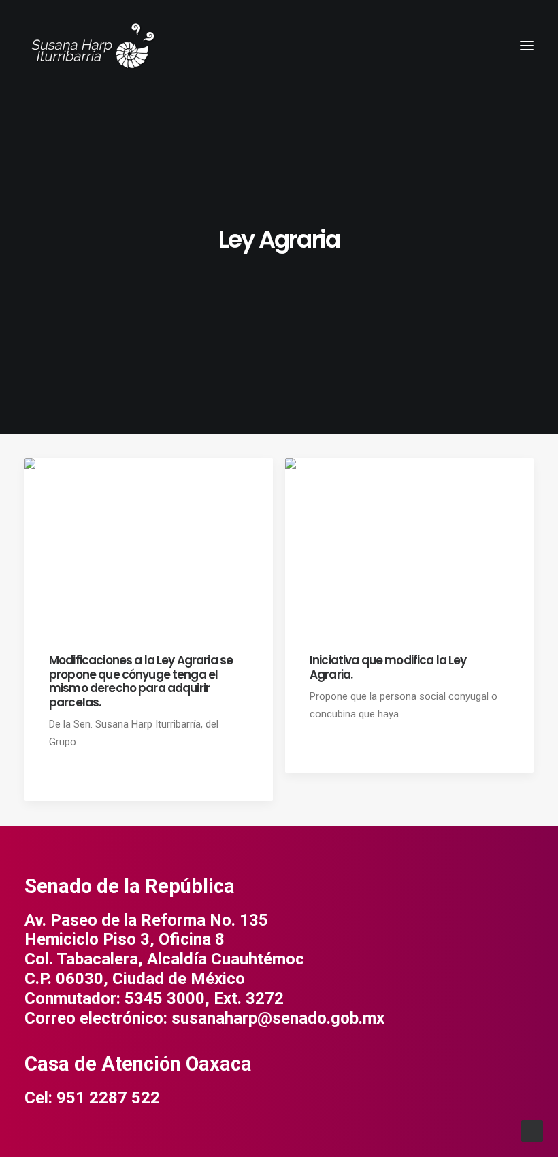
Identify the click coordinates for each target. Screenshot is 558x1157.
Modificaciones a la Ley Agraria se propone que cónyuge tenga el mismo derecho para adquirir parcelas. (141, 681)
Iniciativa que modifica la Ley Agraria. (388, 667)
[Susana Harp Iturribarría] (92, 45)
